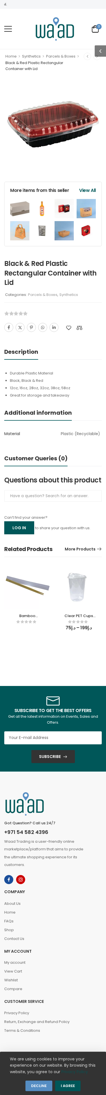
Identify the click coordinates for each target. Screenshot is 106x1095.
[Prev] (87, 56)
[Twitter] (20, 327)
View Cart (13, 971)
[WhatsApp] (42, 327)
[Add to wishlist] (68, 327)
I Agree (68, 1086)
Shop (9, 930)
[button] (8, 29)
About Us (12, 903)
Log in (19, 528)
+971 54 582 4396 (26, 832)
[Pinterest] (31, 327)
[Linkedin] (54, 327)
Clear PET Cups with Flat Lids (78, 618)
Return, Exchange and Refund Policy (37, 1021)
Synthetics (31, 56)
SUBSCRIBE (50, 756)
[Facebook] (8, 327)
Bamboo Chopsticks (27, 618)
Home (11, 56)
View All (87, 190)
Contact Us (14, 938)
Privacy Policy (16, 1013)
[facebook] (8, 879)
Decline (39, 1086)
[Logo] (54, 28)
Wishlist (11, 980)
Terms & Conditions (22, 1030)
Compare (13, 989)
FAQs (9, 921)
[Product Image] (53, 124)
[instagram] (20, 879)
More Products (80, 549)
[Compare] (79, 328)
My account (14, 962)
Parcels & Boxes (60, 56)
